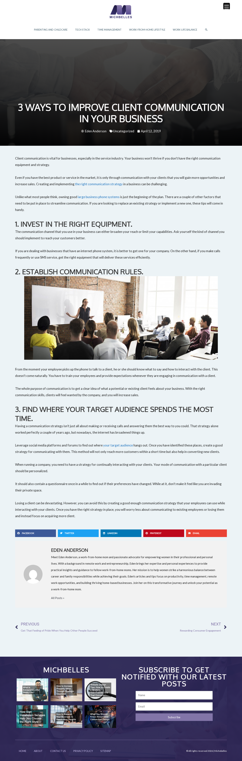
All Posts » (57, 598)
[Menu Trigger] (226, 6)
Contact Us (58, 750)
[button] (206, 29)
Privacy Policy (83, 750)
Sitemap (105, 750)
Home (22, 750)
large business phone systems (98, 197)
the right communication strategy (99, 184)
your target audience (118, 445)
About (38, 750)
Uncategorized (123, 131)
